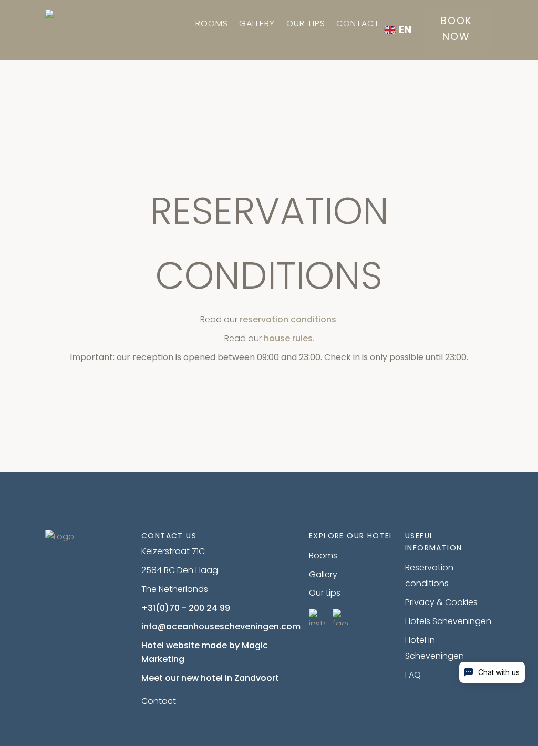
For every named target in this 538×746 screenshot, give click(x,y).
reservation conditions (288, 319)
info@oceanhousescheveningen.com (221, 626)
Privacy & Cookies (441, 602)
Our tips (305, 23)
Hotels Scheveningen (448, 621)
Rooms (211, 23)
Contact (357, 23)
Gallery (257, 23)
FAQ (413, 675)
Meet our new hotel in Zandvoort (210, 678)
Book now (456, 29)
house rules (288, 338)
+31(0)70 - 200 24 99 (185, 608)
